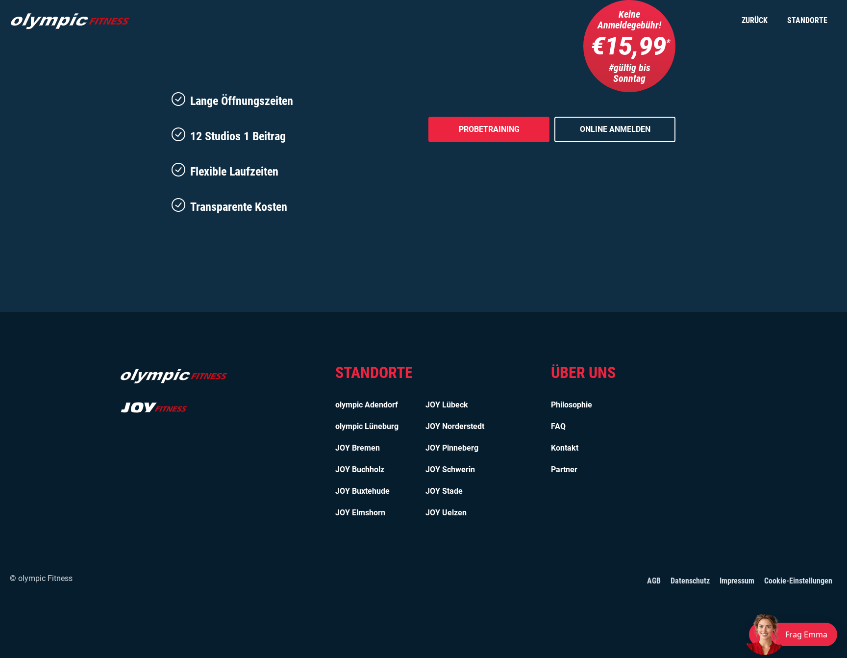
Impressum (737, 580)
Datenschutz (690, 580)
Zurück (755, 20)
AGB (654, 580)
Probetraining (489, 129)
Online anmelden (615, 129)
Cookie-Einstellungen (798, 580)
